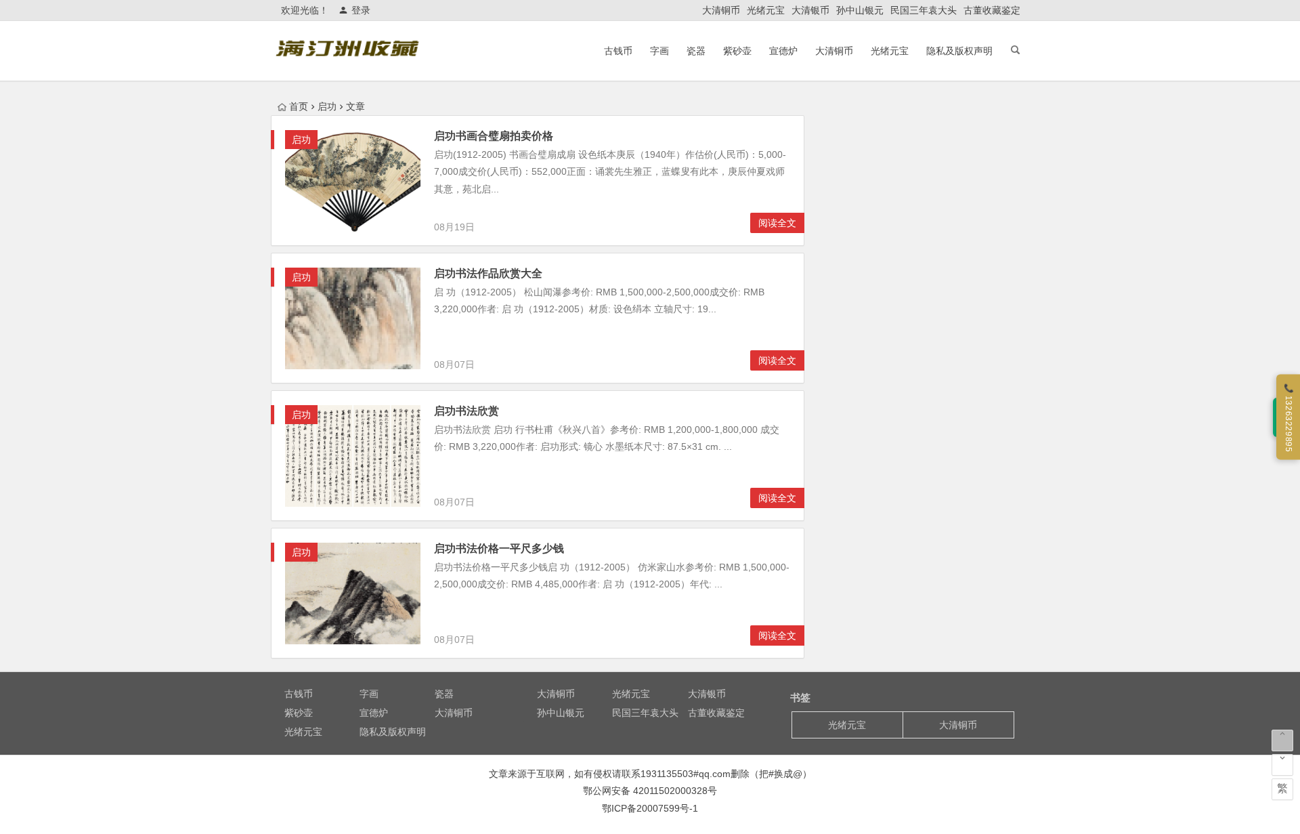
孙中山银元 (860, 10)
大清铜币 (721, 10)
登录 (360, 10)
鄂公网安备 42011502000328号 (650, 790)
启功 (301, 139)
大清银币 (810, 10)
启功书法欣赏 (466, 411)
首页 (298, 106)
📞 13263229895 (1288, 417)
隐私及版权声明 (959, 50)
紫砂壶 (737, 50)
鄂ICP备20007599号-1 (650, 808)
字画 (659, 50)
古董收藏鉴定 (991, 10)
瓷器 (696, 50)
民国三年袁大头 (923, 10)
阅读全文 (777, 222)
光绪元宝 (766, 10)
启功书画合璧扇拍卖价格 (493, 136)
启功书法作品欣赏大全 (488, 273)
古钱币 (618, 50)
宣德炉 (783, 50)
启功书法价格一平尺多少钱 (499, 548)
